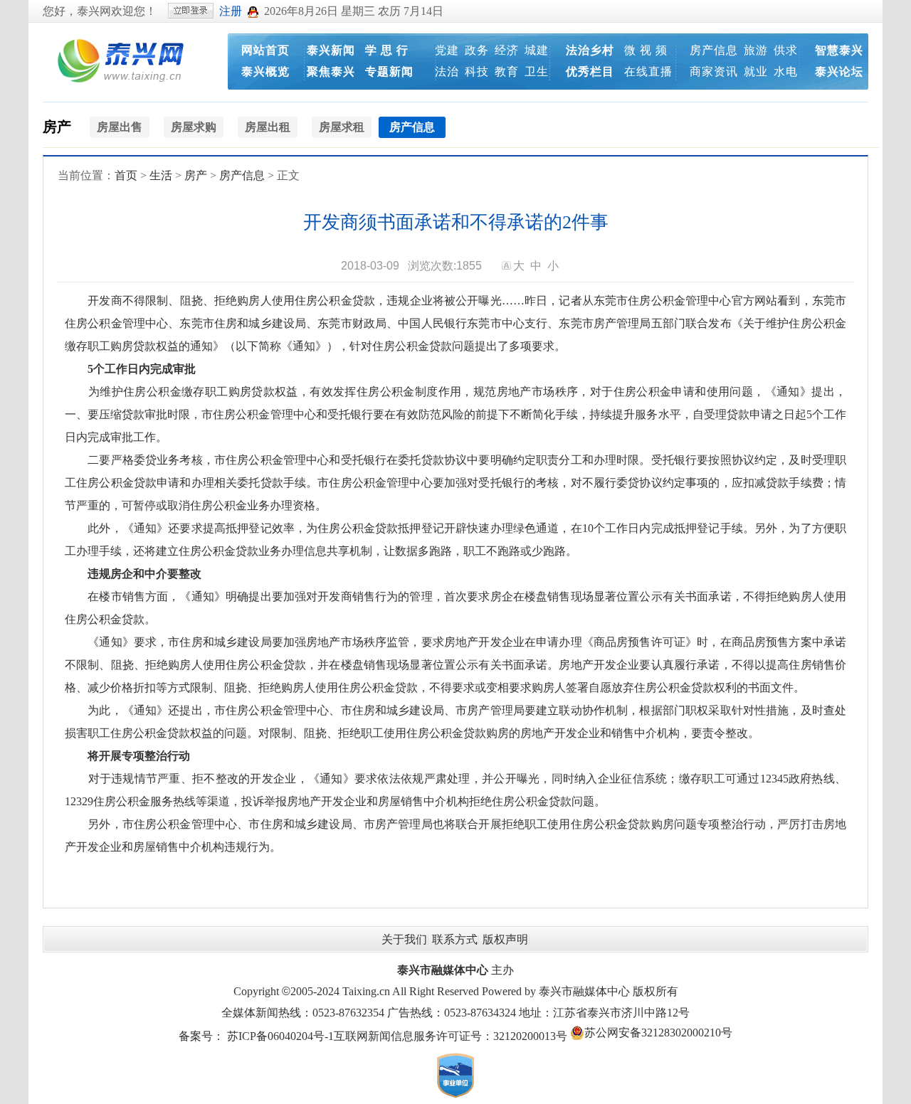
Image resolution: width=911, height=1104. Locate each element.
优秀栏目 (590, 71)
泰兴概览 (265, 71)
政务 (477, 50)
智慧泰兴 (839, 50)
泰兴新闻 (331, 50)
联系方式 (455, 939)
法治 (447, 71)
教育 (507, 71)
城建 (537, 50)
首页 (126, 175)
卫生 (537, 71)
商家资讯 (714, 71)
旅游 (756, 50)
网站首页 (265, 50)
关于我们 (404, 939)
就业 (756, 71)
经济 (507, 50)
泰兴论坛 (839, 71)
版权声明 (505, 939)
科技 (477, 71)
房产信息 (714, 50)
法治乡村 (590, 50)
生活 (160, 175)
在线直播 (648, 71)
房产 (57, 126)
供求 (786, 50)
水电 (786, 71)
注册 (230, 11)
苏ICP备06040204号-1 (280, 1036)
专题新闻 (389, 71)
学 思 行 (387, 50)
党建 (447, 50)
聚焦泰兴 (331, 71)
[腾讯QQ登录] (253, 11)
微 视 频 (646, 50)
